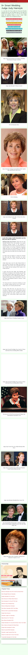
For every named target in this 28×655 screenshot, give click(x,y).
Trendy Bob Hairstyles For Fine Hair (9, 637)
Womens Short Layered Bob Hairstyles (10, 610)
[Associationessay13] (11, 582)
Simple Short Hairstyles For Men (8, 627)
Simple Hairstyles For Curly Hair (8, 596)
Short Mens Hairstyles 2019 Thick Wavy (10, 608)
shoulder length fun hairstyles (14, 26)
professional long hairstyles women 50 (14, 22)
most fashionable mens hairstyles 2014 (14, 18)
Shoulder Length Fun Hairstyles (8, 615)
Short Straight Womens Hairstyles (8, 593)
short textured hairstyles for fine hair (14, 32)
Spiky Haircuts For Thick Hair (8, 617)
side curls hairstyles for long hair (14, 24)
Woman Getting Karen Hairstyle (8, 605)
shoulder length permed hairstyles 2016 (14, 28)
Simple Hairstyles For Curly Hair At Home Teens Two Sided (14, 622)
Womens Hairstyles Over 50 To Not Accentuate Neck (12, 591)
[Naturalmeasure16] (14, 571)
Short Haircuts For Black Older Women (10, 598)
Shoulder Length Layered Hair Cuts (9, 632)
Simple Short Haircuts (6, 613)
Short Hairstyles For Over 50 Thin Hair (9, 601)
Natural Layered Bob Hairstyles (8, 629)
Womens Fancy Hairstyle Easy (8, 603)
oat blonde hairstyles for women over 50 (14, 20)
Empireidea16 (13, 1)
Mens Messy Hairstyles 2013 (7, 620)
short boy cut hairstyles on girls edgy (14, 30)
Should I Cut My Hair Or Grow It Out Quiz (10, 634)
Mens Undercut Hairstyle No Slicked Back (10, 625)
